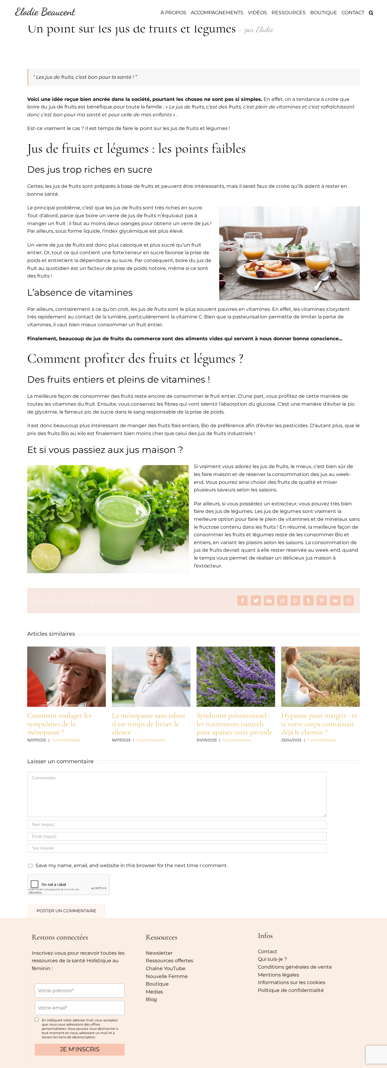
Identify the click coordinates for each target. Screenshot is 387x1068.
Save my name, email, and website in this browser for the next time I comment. (132, 865)
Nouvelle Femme (167, 976)
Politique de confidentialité (291, 990)
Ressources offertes (169, 960)
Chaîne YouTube (165, 968)
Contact (267, 951)
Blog (151, 999)
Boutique (157, 984)
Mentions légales (278, 975)
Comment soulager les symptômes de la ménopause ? (59, 724)
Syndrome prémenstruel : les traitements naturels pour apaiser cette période (234, 724)
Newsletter (159, 953)
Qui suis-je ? (272, 959)
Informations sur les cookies (291, 982)
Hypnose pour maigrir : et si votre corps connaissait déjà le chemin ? (319, 724)
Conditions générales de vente (295, 967)
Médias (154, 992)
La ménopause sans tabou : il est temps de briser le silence (150, 724)
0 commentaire (66, 740)
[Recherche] (371, 12)
